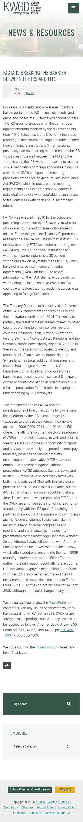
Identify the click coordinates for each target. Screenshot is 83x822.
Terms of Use (45, 807)
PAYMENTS (65, 789)
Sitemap (27, 807)
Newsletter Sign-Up (57, 813)
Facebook (19, 813)
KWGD (30, 93)
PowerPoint (57, 603)
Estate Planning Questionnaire (30, 789)
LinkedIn (35, 813)
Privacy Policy (66, 807)
